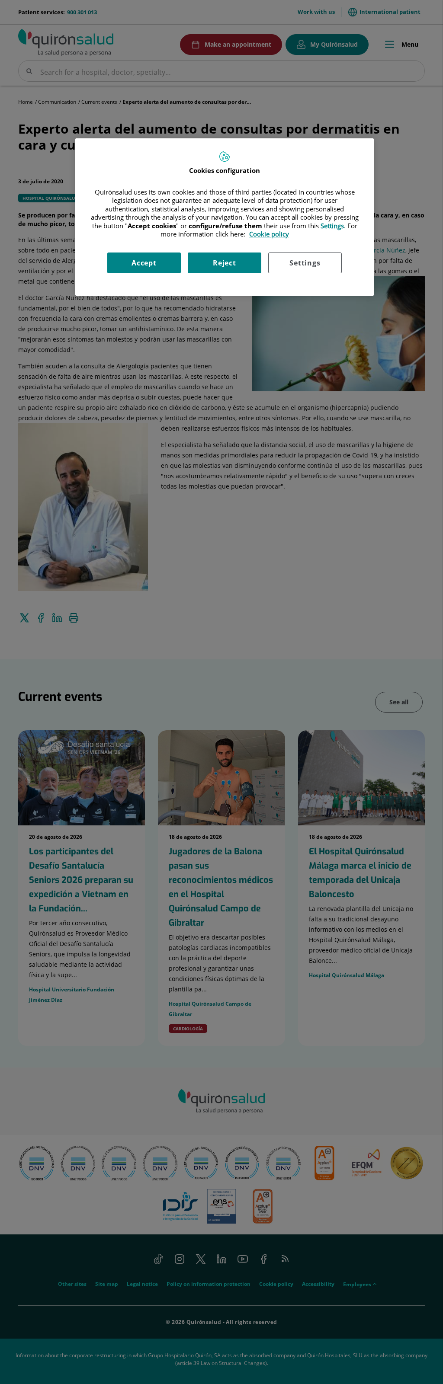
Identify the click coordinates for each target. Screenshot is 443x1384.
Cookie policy (269, 234)
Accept (144, 263)
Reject (224, 263)
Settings (304, 263)
